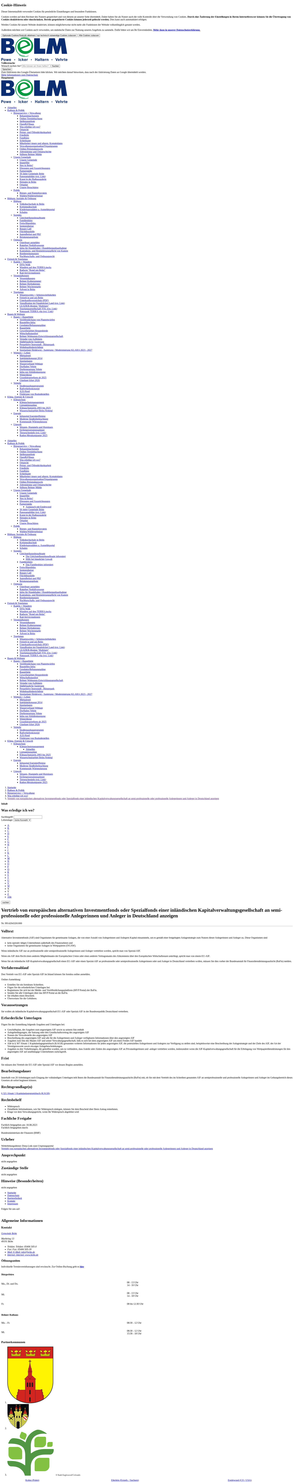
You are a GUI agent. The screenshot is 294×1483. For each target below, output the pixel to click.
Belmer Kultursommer (30, 281)
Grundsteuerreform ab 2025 (33, 377)
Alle (9, 897)
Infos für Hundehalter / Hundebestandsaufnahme (43, 248)
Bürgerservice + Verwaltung (27, 113)
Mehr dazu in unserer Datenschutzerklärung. (176, 30)
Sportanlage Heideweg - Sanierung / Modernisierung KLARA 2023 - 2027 (56, 350)
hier (82, 1266)
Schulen (23, 212)
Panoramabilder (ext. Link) (33, 176)
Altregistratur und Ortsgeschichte (35, 151)
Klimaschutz (19, 399)
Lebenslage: (7, 820)
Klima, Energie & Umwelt (20, 397)
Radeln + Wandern (22, 262)
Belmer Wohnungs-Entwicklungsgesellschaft (41, 336)
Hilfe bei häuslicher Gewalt (39, 559)
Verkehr (17, 383)
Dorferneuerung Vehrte (31, 369)
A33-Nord (25, 391)
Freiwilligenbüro (28, 223)
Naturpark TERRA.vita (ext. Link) (36, 311)
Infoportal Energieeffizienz (32, 416)
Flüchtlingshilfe (27, 231)
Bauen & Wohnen (16, 314)
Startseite (11, 787)
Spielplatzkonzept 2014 (31, 358)
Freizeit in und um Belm (31, 297)
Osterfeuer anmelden (30, 242)
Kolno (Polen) (32, 1480)
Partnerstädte (26, 171)
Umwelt (17, 424)
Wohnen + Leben (21, 352)
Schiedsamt (25, 140)
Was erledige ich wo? (30, 127)
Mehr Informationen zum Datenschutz (19, 75)
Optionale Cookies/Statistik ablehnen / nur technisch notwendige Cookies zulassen (39, 35)
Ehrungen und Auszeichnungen (35, 168)
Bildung (17, 201)
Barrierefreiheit (14, 1198)
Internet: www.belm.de (22, 1255)
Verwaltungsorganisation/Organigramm (39, 146)
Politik (16, 190)
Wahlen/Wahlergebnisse (31, 195)
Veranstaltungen (21, 275)
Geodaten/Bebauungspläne (33, 325)
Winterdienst (26, 375)
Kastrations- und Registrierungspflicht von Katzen (44, 251)
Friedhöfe (24, 135)
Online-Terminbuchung (31, 118)
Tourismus (18, 292)
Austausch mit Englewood (38, 506)
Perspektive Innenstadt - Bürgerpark (37, 344)
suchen (5, 902)
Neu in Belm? (26, 165)
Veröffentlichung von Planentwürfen (37, 319)
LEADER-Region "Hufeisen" (34, 306)
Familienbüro (26, 220)
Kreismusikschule (28, 206)
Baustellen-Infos (27, 322)
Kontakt (11, 1201)
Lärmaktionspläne (28, 405)
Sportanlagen (26, 361)
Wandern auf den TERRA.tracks (35, 267)
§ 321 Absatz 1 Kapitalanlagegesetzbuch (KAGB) (25, 1093)
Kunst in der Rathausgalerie (33, 179)
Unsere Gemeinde (22, 157)
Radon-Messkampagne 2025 (33, 435)
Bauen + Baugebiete (23, 317)
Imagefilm (24, 162)
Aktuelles (12, 107)
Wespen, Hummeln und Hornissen (36, 427)
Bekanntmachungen (29, 116)
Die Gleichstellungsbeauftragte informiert (46, 556)
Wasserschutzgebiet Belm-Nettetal (36, 410)
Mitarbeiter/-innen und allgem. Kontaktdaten (41, 143)
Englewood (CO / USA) (240, 1480)
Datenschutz (13, 1195)
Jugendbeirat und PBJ (30, 234)
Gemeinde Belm (9, 1233)
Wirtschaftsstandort (29, 333)
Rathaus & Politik (15, 110)
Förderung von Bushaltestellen (34, 394)
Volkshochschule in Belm (32, 204)
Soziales (17, 215)
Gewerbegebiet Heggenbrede (34, 330)
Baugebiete (25, 328)
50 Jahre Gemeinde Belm (32, 173)
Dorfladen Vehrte (28, 366)
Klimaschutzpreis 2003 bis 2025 (35, 408)
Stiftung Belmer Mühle (31, 154)
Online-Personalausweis (31, 149)
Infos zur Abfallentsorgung (32, 372)
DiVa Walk (25, 264)
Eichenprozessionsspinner (32, 430)
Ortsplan (24, 184)
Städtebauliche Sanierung (32, 341)
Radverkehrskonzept (30, 388)
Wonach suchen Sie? (11, 66)
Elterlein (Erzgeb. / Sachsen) (125, 1480)
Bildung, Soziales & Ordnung (21, 198)
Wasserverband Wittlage (31, 363)
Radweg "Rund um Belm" (32, 270)
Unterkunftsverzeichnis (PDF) (34, 300)
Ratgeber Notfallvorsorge (32, 245)
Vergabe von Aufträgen (31, 339)
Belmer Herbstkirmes (30, 284)
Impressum (12, 1203)
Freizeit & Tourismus (17, 259)
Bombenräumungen (29, 253)
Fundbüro (24, 138)
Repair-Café (25, 228)
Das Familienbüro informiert (39, 564)
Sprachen (6, 69)
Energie (17, 413)
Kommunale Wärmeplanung (33, 421)
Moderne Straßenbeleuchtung (34, 419)
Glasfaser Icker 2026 (30, 380)
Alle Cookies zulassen (89, 35)
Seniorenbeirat (27, 226)
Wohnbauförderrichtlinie (31, 347)
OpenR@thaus (27, 124)
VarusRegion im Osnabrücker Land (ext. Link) (42, 303)
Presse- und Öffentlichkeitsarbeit (35, 132)
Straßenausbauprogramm (32, 386)
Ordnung (17, 239)
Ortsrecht (24, 129)
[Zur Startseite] (34, 60)
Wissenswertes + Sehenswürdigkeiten (38, 295)
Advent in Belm (27, 289)
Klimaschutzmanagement (32, 402)
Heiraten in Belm (28, 182)
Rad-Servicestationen (30, 273)
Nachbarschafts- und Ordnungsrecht (37, 256)
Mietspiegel (25, 355)
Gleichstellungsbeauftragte (32, 217)
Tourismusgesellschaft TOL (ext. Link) (38, 308)
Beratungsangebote (29, 237)
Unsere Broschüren (29, 187)
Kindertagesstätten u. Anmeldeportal (37, 209)
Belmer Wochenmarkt (30, 286)
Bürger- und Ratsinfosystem (33, 193)
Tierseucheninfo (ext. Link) (33, 432)
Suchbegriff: (7, 817)
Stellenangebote (27, 121)
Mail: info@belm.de (21, 1252)
